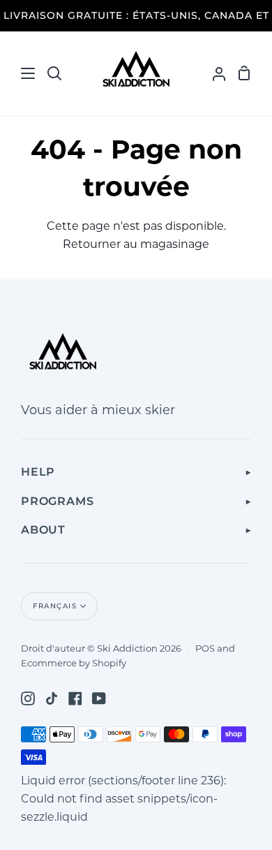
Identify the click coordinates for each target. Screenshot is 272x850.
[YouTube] (99, 698)
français (55, 605)
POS (205, 648)
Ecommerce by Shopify (73, 662)
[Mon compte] (213, 73)
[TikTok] (52, 698)
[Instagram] (28, 698)
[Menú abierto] (18, 73)
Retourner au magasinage (136, 244)
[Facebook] (75, 698)
